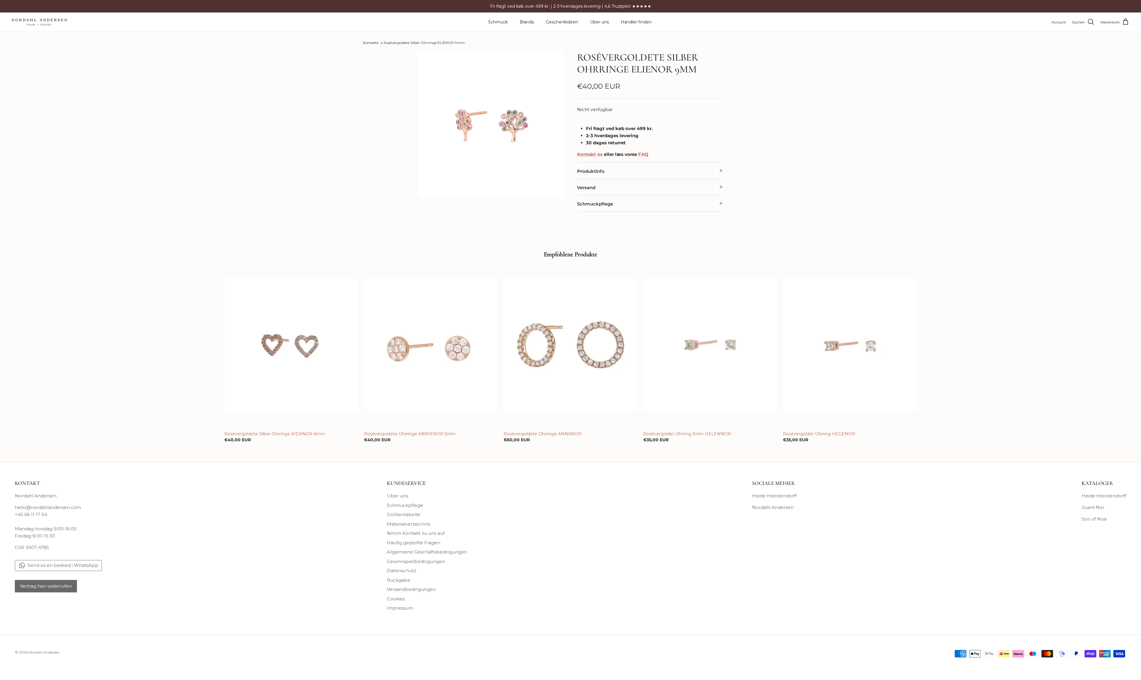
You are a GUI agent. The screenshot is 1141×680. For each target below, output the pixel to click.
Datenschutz (401, 570)
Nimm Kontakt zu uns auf (416, 533)
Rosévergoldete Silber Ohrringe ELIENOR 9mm (424, 43)
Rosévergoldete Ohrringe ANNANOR (542, 434)
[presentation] (218, 337)
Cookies (396, 599)
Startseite (371, 43)
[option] (491, 124)
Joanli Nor (1093, 507)
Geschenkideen (562, 22)
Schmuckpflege (595, 204)
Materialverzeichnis (408, 524)
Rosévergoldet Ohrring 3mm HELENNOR (687, 434)
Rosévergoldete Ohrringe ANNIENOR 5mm (410, 434)
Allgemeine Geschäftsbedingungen (427, 552)
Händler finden (636, 22)
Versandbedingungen (411, 589)
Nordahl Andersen (773, 507)
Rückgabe (398, 580)
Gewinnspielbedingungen (416, 561)
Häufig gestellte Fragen (413, 542)
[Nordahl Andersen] (39, 22)
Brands (527, 22)
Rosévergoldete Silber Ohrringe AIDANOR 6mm (274, 434)
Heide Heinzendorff (774, 496)
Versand (586, 187)
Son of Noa (1094, 519)
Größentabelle (403, 514)
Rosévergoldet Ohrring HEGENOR (819, 434)
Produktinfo (591, 171)
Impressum (400, 608)
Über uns (599, 22)
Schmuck (498, 22)
